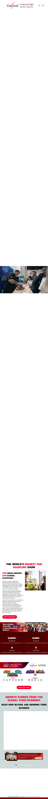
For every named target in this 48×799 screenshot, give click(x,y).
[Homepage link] (20, 5)
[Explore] (43, 5)
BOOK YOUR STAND (9, 617)
